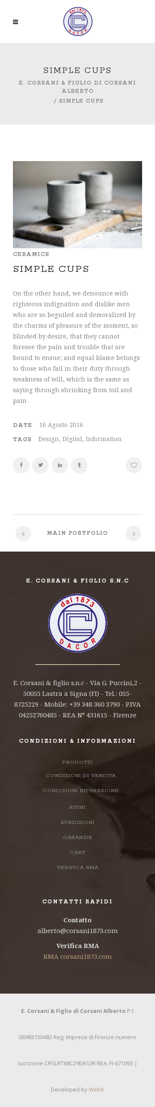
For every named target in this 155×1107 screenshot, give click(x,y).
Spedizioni (77, 822)
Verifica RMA (78, 867)
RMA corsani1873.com (77, 956)
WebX (96, 1089)
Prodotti (77, 762)
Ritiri (77, 807)
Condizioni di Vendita (81, 775)
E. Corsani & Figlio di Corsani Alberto (77, 87)
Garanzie (78, 837)
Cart (78, 852)
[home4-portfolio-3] (77, 204)
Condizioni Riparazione (81, 790)
